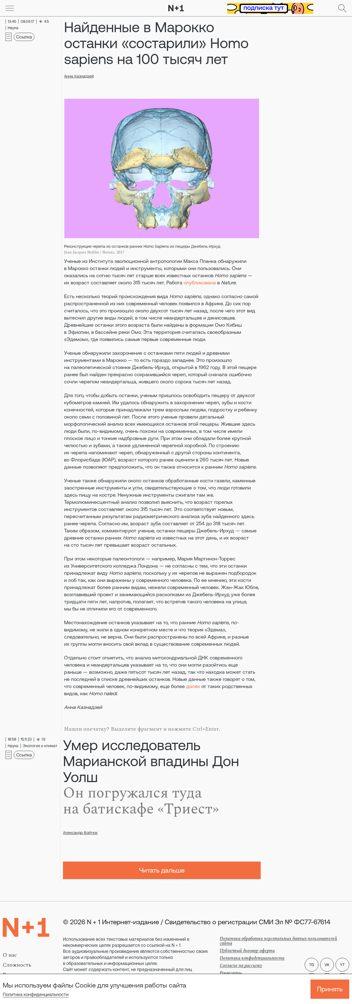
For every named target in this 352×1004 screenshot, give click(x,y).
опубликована (200, 282)
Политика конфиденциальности (35, 994)
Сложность (17, 965)
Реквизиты (231, 973)
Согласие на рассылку (241, 965)
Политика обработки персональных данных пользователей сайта (278, 941)
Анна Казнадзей (79, 76)
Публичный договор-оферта (247, 950)
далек (193, 686)
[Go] (10, 8)
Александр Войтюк (80, 832)
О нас (10, 955)
